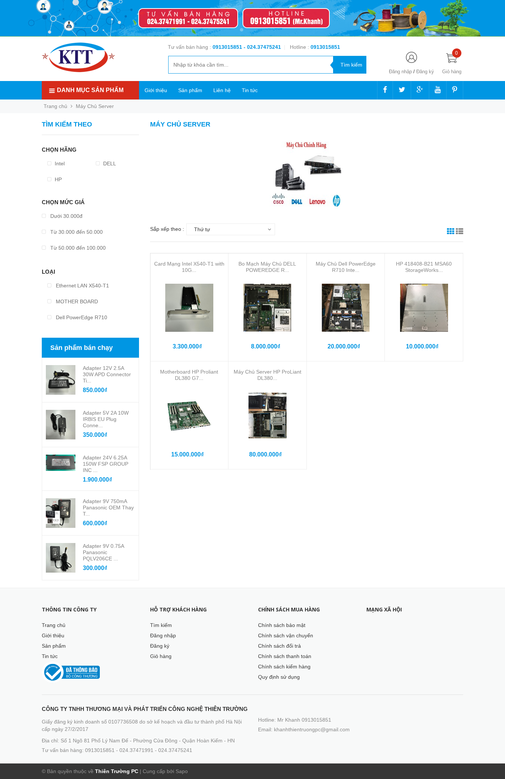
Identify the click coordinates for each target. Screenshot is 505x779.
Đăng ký (425, 71)
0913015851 (228, 47)
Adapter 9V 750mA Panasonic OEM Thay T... (108, 507)
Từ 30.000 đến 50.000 (76, 232)
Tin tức (250, 90)
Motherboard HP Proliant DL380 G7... (189, 375)
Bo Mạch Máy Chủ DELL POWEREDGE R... (267, 267)
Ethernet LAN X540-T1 (81, 286)
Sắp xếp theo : (167, 229)
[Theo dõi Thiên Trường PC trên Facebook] (385, 90)
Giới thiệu (156, 90)
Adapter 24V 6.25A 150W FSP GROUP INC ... (105, 464)
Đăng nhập (400, 71)
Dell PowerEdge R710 (80, 317)
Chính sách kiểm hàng (284, 667)
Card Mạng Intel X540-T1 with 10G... (189, 267)
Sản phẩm (190, 90)
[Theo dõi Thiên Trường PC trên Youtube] (438, 90)
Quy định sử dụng (279, 677)
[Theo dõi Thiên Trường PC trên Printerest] (454, 90)
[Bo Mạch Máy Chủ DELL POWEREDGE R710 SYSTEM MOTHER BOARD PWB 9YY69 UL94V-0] (267, 307)
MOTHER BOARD (76, 301)
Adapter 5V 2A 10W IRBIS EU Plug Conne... (106, 419)
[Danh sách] (459, 232)
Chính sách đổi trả (279, 646)
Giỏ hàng (161, 656)
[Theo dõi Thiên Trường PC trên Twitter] (402, 90)
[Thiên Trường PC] (78, 57)
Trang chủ (53, 625)
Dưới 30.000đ (65, 216)
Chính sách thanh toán (284, 656)
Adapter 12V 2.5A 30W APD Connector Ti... (107, 374)
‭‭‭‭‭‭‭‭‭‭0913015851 (325, 47)
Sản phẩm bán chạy (81, 347)
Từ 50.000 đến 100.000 (77, 248)
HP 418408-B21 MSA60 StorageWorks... (424, 267)
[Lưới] (450, 232)
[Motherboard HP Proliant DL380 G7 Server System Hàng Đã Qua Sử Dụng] (189, 415)
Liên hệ (222, 90)
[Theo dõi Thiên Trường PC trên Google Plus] (420, 90)
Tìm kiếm (161, 625)
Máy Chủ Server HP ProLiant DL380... (267, 375)
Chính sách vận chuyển (285, 635)
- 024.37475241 (262, 47)
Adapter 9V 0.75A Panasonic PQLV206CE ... (103, 552)
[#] (252, 18)
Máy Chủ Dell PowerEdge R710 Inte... (346, 267)
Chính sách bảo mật (281, 625)
